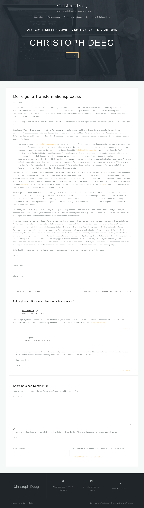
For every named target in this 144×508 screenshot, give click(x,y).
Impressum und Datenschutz (21, 503)
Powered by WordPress (99, 503)
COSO (114, 184)
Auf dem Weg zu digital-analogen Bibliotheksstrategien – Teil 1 (106, 291)
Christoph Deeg (72, 5)
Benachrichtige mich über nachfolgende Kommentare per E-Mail (99, 448)
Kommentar (18, 396)
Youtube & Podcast (73, 17)
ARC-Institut (25, 184)
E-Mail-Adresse (20, 448)
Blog (72, 55)
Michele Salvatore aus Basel (86, 150)
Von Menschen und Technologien (26, 291)
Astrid (119, 503)
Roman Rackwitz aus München (46, 144)
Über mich (38, 17)
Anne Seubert (28, 311)
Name (16, 437)
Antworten (126, 328)
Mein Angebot (53, 17)
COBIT (105, 184)
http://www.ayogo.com (101, 323)
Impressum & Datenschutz (98, 17)
